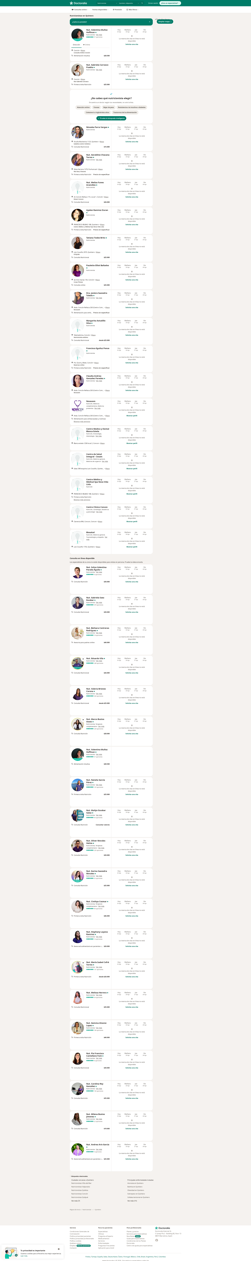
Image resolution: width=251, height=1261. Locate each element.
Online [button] (87, 45)
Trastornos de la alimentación (125, 112)
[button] (149, 22)
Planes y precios (133, 1231)
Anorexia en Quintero (135, 1183)
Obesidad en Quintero (135, 1190)
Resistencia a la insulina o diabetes (132, 107)
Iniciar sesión (153, 3)
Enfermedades (103, 1243)
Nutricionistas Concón (79, 1194)
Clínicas (101, 1234)
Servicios (101, 1241)
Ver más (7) (75, 1201)
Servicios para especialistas (137, 1234)
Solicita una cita (132, 44)
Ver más (99, 35)
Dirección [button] (76, 45)
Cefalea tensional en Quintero (138, 1197)
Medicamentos (103, 1238)
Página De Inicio (75, 1210)
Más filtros (133, 10)
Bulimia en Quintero (134, 1187)
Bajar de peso (108, 107)
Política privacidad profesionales (82, 1238)
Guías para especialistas (136, 1238)
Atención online (83, 107)
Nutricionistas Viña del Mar (81, 1183)
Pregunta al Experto (105, 1236)
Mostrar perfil (131, 416)
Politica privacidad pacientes (80, 1236)
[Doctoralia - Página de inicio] (82, 3)
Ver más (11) (132, 1201)
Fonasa (96, 107)
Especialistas (103, 1231)
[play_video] (77, 663)
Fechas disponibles (99, 10)
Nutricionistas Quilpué (79, 1197)
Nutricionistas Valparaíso (80, 1187)
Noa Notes (133, 1236)
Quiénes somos (75, 1243)
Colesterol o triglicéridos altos (97, 112)
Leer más (24, 1256)
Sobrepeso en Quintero (136, 1194)
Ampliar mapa (164, 21)
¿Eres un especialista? (169, 3)
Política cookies (75, 1241)
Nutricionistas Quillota (79, 1190)
